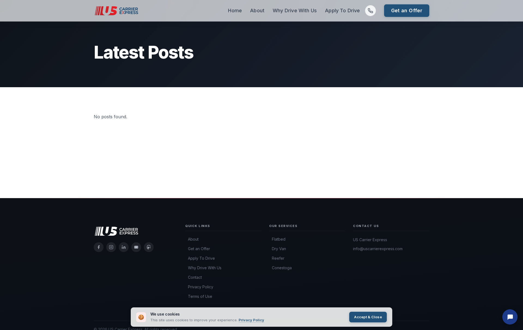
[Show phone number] (370, 10)
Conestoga (282, 268)
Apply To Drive (342, 10)
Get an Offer (406, 10)
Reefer (278, 258)
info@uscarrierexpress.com (378, 248)
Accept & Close (368, 317)
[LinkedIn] (124, 247)
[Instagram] (111, 247)
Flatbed (278, 239)
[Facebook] (99, 247)
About (257, 10)
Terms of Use (200, 296)
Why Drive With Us (295, 10)
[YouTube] (136, 247)
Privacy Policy (200, 287)
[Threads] (149, 247)
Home (235, 10)
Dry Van (279, 249)
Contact (195, 277)
